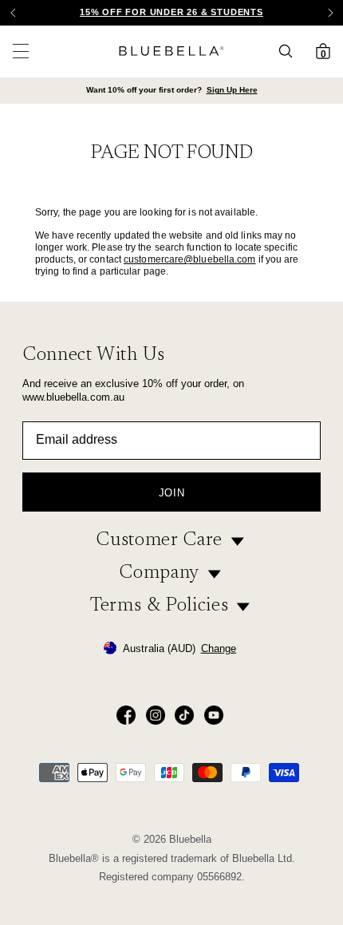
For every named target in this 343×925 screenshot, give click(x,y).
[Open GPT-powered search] (290, 51)
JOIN (172, 493)
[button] (330, 12)
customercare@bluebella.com (190, 259)
